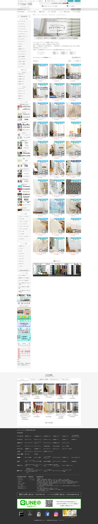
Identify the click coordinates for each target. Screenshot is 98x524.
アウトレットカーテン (23, 31)
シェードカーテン (22, 28)
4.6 (25, 9)
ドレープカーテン (22, 21)
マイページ (31, 478)
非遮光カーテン (22, 78)
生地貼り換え (47, 446)
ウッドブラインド (22, 53)
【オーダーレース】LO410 (73, 253)
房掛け (20, 46)
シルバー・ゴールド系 (23, 236)
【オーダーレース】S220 (73, 118)
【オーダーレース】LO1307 (73, 214)
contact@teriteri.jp (72, 494)
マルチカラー (22, 238)
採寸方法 (19, 481)
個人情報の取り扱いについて (39, 520)
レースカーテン (22, 23)
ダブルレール (78, 9)
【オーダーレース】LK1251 (40, 253)
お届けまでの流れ (21, 483)
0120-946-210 (40, 494)
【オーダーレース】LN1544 (40, 176)
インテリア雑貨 (22, 63)
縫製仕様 (74, 461)
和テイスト (21, 263)
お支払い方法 (20, 479)
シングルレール (48, 448)
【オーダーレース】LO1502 (40, 137)
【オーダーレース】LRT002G (73, 79)
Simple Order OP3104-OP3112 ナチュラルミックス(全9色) (61, 415)
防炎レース (21, 98)
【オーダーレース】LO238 (57, 214)
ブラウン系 (21, 218)
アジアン (21, 266)
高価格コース (73, 52)
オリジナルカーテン (52, 14)
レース (33, 379)
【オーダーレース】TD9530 (57, 98)
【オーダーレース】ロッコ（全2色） (40, 98)
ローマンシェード (29, 446)
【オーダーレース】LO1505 (57, 118)
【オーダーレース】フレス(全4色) (73, 176)
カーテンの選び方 (22, 275)
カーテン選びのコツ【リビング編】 (24, 283)
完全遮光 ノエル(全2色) (49, 395)
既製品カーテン (22, 48)
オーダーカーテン (44, 14)
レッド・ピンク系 (22, 223)
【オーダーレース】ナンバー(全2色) (57, 176)
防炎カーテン (21, 83)
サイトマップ (61, 520)
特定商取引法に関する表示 (52, 520)
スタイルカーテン (57, 457)
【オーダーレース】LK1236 (57, 233)
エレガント (21, 261)
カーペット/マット (57, 461)
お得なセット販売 (43, 379)
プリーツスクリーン (23, 51)
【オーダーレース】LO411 (57, 79)
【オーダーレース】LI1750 (57, 137)
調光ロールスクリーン (23, 36)
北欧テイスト (22, 246)
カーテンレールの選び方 (23, 280)
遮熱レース (21, 95)
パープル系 (21, 233)
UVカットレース (22, 93)
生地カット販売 (22, 61)
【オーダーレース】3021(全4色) (40, 156)
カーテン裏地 (28, 457)
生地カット (65, 461)
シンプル (21, 248)
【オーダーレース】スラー (40, 118)
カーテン (38, 14)
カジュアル (21, 258)
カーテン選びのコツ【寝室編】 (24, 287)
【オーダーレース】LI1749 (73, 137)
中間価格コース (64, 52)
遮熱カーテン (21, 81)
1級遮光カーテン (22, 76)
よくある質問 (20, 484)
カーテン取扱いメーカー (68, 465)
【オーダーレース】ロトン (73, 98)
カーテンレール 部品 (67, 448)
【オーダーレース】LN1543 (57, 156)
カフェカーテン (22, 38)
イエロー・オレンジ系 (23, 226)
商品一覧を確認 (49, 422)
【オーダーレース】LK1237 (40, 233)
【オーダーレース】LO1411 (57, 195)
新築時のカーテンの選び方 (24, 277)
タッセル (20, 43)
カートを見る (32, 479)
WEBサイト (73, 517)
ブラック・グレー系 (23, 221)
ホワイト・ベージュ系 (23, 216)
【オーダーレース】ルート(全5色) (57, 253)
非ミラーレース (22, 90)
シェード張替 (73, 9)
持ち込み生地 (56, 446)
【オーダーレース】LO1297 (40, 214)
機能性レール (28, 448)
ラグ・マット (21, 66)
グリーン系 (21, 231)
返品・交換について (22, 486)
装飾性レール (38, 448)
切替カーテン (66, 457)
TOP (34, 14)
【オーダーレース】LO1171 (73, 195)
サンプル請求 (71, 6)
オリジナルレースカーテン (61, 14)
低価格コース (56, 52)
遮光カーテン (21, 73)
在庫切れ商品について (22, 488)
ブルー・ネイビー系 (23, 228)
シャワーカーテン (22, 58)
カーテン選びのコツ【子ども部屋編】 (24, 291)
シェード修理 (66, 446)
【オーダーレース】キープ (40, 79)
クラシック (21, 256)
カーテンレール (22, 41)
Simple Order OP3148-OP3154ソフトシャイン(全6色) (25, 397)
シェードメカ (38, 446)
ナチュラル (21, 253)
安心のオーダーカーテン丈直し (50, 6)
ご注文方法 (20, 478)
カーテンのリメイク (58, 470)
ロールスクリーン (22, 33)
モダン (20, 251)
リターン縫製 (38, 457)
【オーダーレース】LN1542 (73, 156)
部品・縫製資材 (22, 56)
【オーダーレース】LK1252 (73, 233)
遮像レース (56, 439)
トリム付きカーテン (77, 457)
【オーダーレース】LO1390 (40, 195)
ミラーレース (21, 88)
